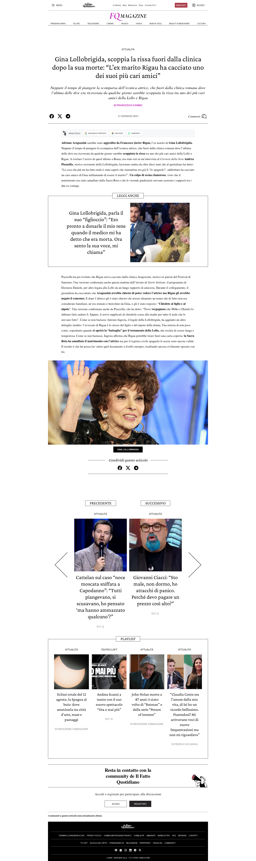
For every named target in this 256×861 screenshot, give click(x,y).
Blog (124, 5)
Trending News (57, 24)
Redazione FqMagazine (73, 729)
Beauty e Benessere (179, 24)
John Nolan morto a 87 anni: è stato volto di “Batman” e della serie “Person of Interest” (147, 704)
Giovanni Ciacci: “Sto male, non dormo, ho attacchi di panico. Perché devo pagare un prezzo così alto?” (155, 590)
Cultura (201, 24)
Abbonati (181, 5)
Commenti (194, 116)
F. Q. (102, 626)
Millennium (132, 5)
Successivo (155, 503)
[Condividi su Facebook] (51, 116)
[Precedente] (61, 565)
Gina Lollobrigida (128, 449)
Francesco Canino (129, 105)
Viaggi (139, 24)
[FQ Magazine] (128, 16)
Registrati (140, 803)
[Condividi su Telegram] (68, 116)
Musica (124, 24)
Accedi (116, 803)
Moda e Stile (155, 24)
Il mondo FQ (150, 5)
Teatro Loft (109, 649)
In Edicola (117, 5)
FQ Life (76, 24)
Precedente (100, 503)
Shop (141, 5)
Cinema (110, 24)
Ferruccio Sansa (186, 744)
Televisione (93, 24)
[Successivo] (195, 565)
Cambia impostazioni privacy (118, 835)
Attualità (128, 49)
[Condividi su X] (60, 116)
